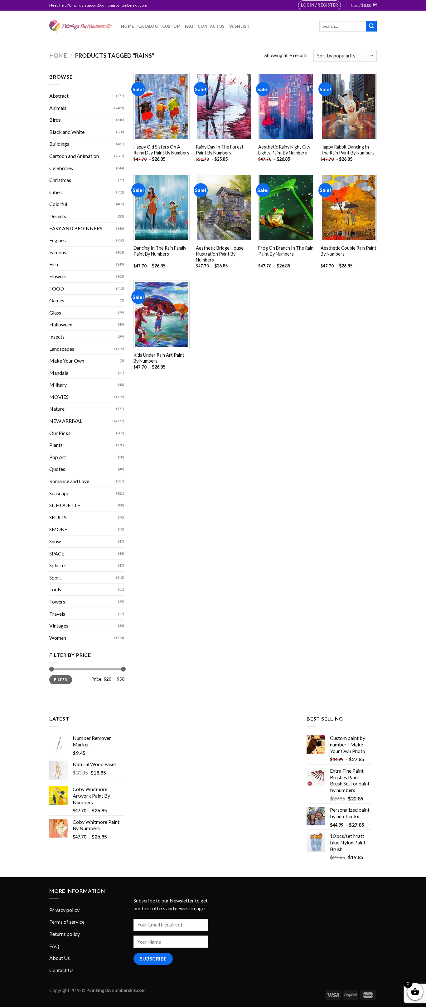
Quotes (57, 469)
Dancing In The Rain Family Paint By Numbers (159, 251)
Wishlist (239, 26)
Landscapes (61, 349)
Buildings (59, 144)
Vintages (58, 625)
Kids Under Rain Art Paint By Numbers (158, 358)
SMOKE (58, 529)
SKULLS (57, 517)
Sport (55, 577)
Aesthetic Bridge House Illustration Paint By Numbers (220, 253)
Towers (57, 601)
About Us (59, 958)
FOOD (56, 288)
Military (58, 385)
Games (56, 300)
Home (127, 26)
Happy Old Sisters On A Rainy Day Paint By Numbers (161, 149)
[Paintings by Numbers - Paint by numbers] (80, 26)
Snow (55, 541)
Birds (55, 120)
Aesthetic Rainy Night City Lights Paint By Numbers (284, 149)
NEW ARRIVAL (65, 421)
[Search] (371, 26)
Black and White (67, 132)
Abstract (59, 96)
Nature (57, 409)
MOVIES (59, 397)
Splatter (57, 565)
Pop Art (57, 457)
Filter (60, 679)
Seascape (59, 493)
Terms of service (67, 922)
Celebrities (61, 168)
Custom (171, 26)
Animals (57, 108)
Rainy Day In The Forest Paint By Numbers (220, 149)
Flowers (57, 276)
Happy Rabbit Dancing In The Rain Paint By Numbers (348, 149)
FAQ (189, 26)
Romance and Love (69, 481)
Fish (53, 264)
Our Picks (59, 433)
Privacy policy (64, 910)
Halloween (60, 324)
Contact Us (211, 26)
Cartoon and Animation (74, 156)
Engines (57, 240)
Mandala (58, 373)
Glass (55, 312)
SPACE (56, 553)
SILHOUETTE (64, 505)
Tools (55, 589)
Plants (56, 445)
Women (57, 638)
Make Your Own (66, 361)
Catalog (148, 26)
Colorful (58, 204)
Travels (57, 614)
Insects (57, 337)
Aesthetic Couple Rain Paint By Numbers (348, 251)
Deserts (57, 216)
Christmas (60, 180)
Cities (55, 192)
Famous (57, 252)
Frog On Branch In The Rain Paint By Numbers (285, 251)
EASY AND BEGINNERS (75, 228)
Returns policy (64, 934)
